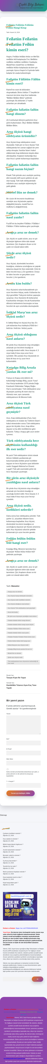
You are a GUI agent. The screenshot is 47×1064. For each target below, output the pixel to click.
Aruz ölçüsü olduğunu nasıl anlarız (18, 604)
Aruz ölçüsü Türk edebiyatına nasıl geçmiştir (21, 608)
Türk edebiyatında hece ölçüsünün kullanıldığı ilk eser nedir (23, 662)
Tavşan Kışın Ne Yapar (16, 678)
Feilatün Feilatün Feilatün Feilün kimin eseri (21, 637)
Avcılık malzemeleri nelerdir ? (12, 850)
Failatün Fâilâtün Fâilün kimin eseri (18, 628)
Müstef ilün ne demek (14, 653)
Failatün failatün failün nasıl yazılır (18, 633)
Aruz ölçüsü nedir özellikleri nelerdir (19, 600)
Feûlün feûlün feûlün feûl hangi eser (19, 641)
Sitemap (3, 815)
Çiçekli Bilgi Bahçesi (31, 4)
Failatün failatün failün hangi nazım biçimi (20, 624)
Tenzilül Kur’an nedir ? (10, 866)
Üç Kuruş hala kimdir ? (10, 861)
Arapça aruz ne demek (15, 592)
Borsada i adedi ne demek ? (11, 855)
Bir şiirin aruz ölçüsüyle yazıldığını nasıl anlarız (22, 616)
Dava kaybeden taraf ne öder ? (12, 877)
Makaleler (15, 586)
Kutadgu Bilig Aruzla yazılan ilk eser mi (20, 649)
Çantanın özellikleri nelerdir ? (12, 833)
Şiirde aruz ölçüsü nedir (15, 657)
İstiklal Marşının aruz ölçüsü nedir (18, 645)
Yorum (8, 714)
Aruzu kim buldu (13, 612)
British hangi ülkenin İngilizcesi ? (13, 844)
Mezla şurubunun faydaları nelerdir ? (14, 872)
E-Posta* (9, 749)
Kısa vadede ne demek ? (10, 839)
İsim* (7, 739)
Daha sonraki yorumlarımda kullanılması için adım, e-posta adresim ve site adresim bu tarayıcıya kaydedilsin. (22, 774)
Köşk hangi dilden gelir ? (10, 883)
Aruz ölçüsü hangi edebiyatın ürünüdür (20, 596)
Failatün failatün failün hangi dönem (19, 620)
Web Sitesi (9, 759)
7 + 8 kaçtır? (10, 781)
